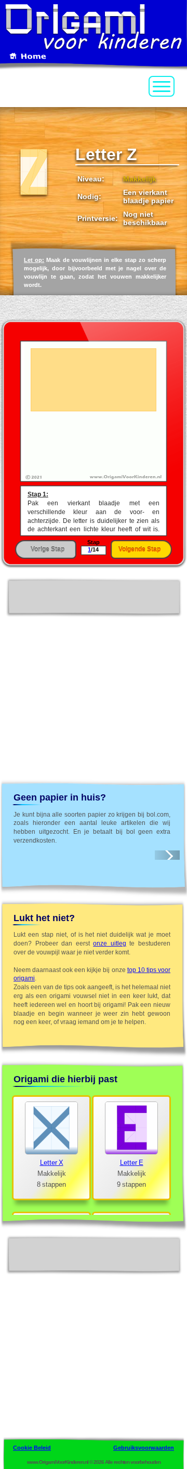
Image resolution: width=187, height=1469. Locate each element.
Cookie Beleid (32, 1448)
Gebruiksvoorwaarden (143, 1448)
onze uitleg (109, 943)
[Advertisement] (93, 677)
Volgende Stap (139, 549)
